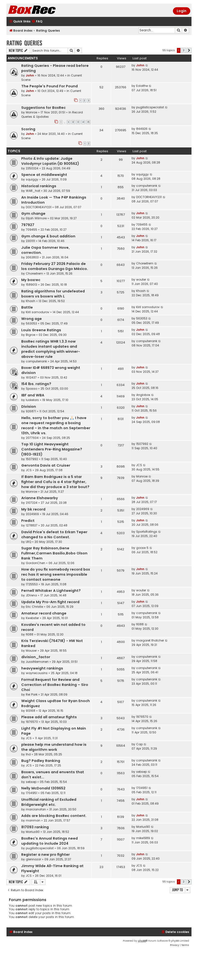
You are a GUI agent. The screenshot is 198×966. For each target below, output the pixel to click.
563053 (31, 323)
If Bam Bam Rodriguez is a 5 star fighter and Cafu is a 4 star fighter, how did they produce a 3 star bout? (55, 481)
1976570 (32, 722)
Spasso (31, 388)
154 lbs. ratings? (36, 383)
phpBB (142, 941)
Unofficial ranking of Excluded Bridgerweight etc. (48, 802)
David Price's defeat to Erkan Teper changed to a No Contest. (54, 534)
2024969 (32, 514)
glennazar (33, 859)
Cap (139, 744)
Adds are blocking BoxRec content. (53, 815)
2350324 (32, 168)
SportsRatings (146, 532)
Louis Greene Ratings (41, 330)
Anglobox (143, 395)
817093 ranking (35, 827)
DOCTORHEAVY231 (38, 207)
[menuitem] (37, 21)
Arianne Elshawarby (39, 498)
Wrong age (31, 318)
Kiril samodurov (37, 312)
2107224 (31, 503)
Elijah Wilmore (36, 218)
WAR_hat (33, 191)
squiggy (32, 179)
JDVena (31, 595)
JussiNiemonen (37, 662)
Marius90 (33, 832)
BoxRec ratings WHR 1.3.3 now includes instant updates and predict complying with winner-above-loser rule (50, 349)
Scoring (28, 129)
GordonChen (35, 563)
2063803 (32, 257)
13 (78, 122)
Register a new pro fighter (45, 854)
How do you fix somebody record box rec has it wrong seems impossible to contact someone (55, 574)
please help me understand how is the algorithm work (53, 747)
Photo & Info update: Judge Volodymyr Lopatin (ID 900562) (50, 161)
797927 (27, 224)
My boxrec (30, 279)
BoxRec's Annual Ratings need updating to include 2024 (49, 841)
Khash (30, 301)
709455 (31, 230)
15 (88, 122)
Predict (28, 520)
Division (28, 406)
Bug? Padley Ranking (40, 760)
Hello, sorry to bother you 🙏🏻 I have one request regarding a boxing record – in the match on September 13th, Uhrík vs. (55, 425)
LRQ (28, 542)
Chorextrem (34, 273)
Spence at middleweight (44, 174)
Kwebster (32, 618)
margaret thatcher (150, 640)
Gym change (33, 213)
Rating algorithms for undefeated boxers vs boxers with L (53, 294)
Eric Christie (34, 607)
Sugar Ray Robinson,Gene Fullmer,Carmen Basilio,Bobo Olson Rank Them (54, 553)
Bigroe (30, 335)
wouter (141, 279)
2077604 (32, 438)
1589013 (31, 285)
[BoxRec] (44, 10)
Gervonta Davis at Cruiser (45, 465)
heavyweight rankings (42, 668)
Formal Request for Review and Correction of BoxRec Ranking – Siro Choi (54, 684)
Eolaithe (142, 86)
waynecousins (37, 673)
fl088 (29, 634)
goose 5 (142, 548)
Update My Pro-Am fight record (50, 602)
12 (73, 122)
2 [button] (183, 50)
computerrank (146, 186)
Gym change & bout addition (48, 236)
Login (181, 10)
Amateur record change (43, 613)
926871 (31, 411)
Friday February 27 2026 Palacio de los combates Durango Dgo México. (54, 266)
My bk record (33, 509)
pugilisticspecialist (150, 107)
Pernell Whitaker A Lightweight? (51, 590)
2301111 (30, 241)
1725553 (32, 584)
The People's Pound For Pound (49, 86)
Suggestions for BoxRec (43, 107)
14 (83, 122)
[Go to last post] (146, 65)
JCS (29, 470)
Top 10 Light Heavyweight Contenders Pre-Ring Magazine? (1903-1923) (51, 449)
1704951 (31, 793)
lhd (28, 754)
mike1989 (143, 838)
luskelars (32, 400)
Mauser (31, 651)
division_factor (35, 657)
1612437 (31, 377)
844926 (142, 129)
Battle (27, 307)
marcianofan (36, 809)
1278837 (31, 525)
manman (33, 820)
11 (68, 122)
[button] (189, 50)
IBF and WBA (32, 395)
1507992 (32, 459)
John (30, 75)
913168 (30, 711)
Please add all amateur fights (49, 717)
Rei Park (31, 694)
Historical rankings (38, 186)
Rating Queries (24, 43)
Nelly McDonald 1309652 (43, 788)
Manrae (31, 112)
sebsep (31, 782)
